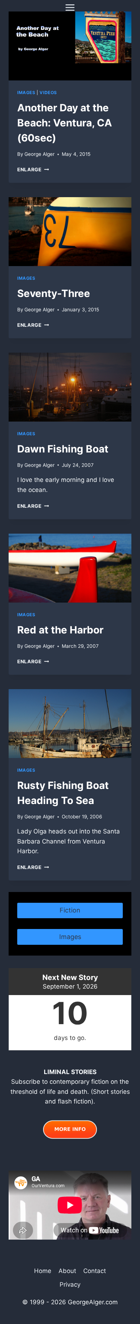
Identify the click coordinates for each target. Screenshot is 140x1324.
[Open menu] (70, 7)
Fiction (70, 910)
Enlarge (33, 169)
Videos (48, 92)
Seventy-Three (53, 293)
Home (42, 1270)
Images (26, 92)
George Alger (39, 154)
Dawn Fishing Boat (62, 449)
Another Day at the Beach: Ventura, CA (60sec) (64, 123)
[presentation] (70, 45)
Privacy (70, 1284)
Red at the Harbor (60, 630)
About (67, 1270)
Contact (94, 1270)
